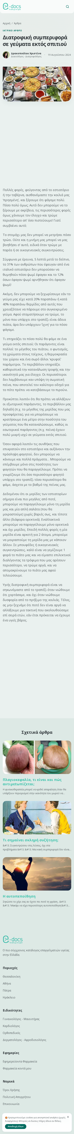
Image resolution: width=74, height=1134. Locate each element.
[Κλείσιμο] (68, 1117)
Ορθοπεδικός (11, 1033)
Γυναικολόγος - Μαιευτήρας (21, 1019)
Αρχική (6, 23)
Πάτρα (7, 990)
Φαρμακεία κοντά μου (17, 1068)
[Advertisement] (37, 144)
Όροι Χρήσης (11, 1090)
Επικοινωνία (11, 1104)
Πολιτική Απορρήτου (17, 1097)
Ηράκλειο (9, 997)
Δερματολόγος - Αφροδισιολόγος (24, 1040)
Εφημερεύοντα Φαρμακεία (20, 1061)
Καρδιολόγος (11, 1026)
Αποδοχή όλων (16, 1126)
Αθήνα (7, 983)
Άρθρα (17, 23)
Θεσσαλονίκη (11, 976)
